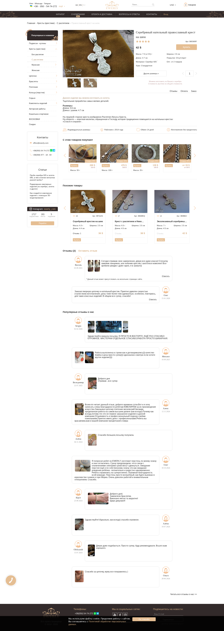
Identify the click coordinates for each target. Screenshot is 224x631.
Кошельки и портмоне (38, 114)
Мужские (36, 65)
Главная (31, 23)
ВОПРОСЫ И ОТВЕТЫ (129, 14)
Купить (74, 166)
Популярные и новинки (42, 35)
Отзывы (173, 91)
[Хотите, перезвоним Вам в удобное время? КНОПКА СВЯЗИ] (11, 580)
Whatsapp (38, 4)
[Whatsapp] (51, 150)
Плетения (33, 87)
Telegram (47, 4)
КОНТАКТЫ (151, 14)
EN (80, 5)
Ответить (166, 276)
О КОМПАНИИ (78, 14)
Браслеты (33, 81)
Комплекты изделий (38, 103)
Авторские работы (37, 109)
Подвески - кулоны (37, 43)
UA (76, 5)
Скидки (32, 124)
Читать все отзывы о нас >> (183, 594)
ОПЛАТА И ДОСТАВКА (101, 14)
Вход (166, 14)
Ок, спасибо (144, 619)
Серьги (32, 98)
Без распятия (38, 54)
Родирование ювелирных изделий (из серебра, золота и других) (42, 186)
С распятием (63, 23)
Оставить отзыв (87, 251)
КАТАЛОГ (60, 14)
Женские (36, 70)
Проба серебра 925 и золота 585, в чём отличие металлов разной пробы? (42, 177)
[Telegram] (54, 150)
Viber (31, 4)
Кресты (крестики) (46, 23)
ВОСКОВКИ (34, 119)
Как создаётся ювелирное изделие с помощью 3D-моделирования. (41, 195)
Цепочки (33, 76)
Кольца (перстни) (37, 92)
